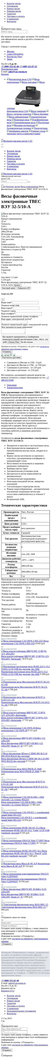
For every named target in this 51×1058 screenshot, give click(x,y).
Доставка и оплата (16, 16)
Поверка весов (14, 11)
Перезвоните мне (9, 69)
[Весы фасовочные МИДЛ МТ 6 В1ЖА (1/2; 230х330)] (25, 741)
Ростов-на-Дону (14, 56)
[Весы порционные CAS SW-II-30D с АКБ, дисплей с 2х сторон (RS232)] (25, 799)
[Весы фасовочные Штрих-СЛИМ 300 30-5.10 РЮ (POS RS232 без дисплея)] (25, 756)
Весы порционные (30, 186)
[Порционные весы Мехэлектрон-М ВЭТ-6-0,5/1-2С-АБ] (25, 784)
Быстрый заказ (8, 288)
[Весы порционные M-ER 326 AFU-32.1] (21, 851)
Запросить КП (24, 288)
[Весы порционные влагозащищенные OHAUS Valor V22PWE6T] (25, 876)
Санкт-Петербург (15, 54)
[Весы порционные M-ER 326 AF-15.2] (20, 828)
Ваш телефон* (8, 313)
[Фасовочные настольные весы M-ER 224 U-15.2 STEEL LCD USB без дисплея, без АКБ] (25, 669)
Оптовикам (12, 6)
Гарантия (11, 14)
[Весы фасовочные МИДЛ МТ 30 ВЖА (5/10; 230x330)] (25, 892)
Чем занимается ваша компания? (17, 327)
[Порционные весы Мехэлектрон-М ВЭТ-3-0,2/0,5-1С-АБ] (25, 700)
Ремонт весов (13, 8)
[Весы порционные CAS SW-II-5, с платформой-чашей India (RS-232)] (25, 815)
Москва (10, 51)
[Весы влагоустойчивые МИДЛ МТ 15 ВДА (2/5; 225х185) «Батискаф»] (25, 715)
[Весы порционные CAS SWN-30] (18, 728)
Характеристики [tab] (15, 387)
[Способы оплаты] (8, 354)
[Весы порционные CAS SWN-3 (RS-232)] (22, 641)
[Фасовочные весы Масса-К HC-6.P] (19, 863)
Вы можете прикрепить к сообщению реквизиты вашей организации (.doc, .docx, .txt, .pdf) (25, 339)
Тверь (9, 59)
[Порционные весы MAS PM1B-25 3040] (21, 769)
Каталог (5, 74)
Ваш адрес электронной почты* (16, 319)
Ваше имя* (6, 302)
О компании (13, 19)
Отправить (6, 352)
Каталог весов (14, 3)
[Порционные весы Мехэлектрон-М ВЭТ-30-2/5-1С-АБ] (25, 684)
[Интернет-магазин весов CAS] (16, 141)
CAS (3, 186)
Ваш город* (7, 308)
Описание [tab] (12, 385)
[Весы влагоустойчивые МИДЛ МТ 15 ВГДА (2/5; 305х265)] (25, 653)
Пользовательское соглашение (21, 1011)
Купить (17, 285)
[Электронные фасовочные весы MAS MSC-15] (24, 904)
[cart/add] (2, 646)
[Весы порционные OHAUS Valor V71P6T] (22, 840)
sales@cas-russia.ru (17, 71)
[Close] (2, 915)
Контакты (11, 21)
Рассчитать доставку (11, 357)
